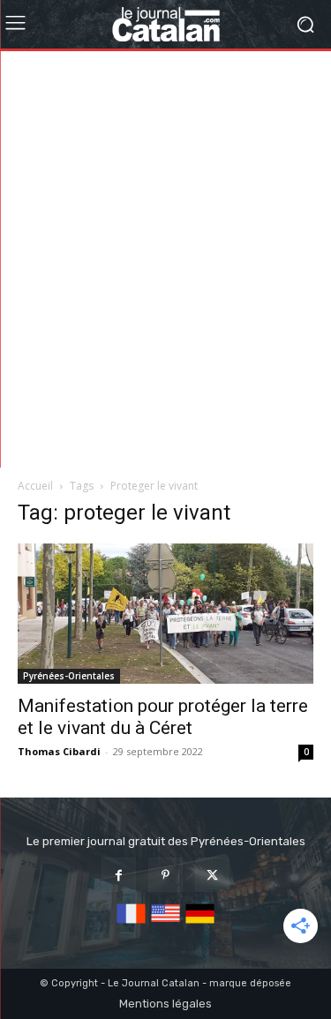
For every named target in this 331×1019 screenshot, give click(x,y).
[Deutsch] (199, 924)
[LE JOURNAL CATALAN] (165, 24)
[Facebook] (119, 875)
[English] (165, 924)
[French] (131, 924)
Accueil (35, 485)
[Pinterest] (165, 875)
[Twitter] (212, 875)
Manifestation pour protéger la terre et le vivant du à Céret (163, 716)
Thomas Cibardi (59, 751)
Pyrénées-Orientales (69, 676)
